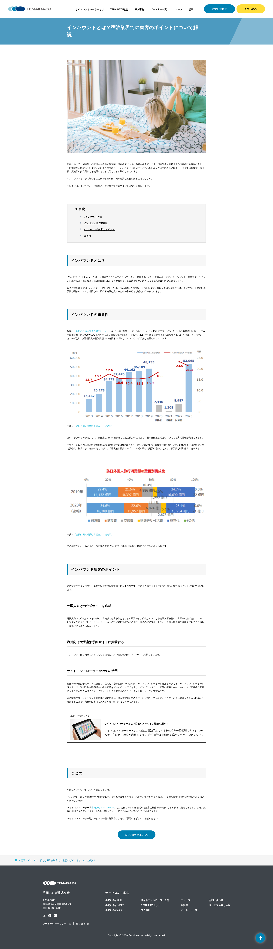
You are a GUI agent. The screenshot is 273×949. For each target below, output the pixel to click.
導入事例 (139, 9)
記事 (191, 9)
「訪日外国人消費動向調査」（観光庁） (93, 426)
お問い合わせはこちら (136, 834)
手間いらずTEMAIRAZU (102, 807)
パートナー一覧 (158, 9)
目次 (82, 209)
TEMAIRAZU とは (150, 905)
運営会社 (80, 923)
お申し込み (251, 8)
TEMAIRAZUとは (119, 9)
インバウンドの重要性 (94, 223)
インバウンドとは (91, 217)
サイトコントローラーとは (90, 9)
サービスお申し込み (219, 905)
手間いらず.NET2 (114, 905)
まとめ (85, 235)
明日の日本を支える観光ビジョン (92, 331)
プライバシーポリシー (55, 923)
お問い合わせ (219, 8)
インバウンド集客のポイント (97, 229)
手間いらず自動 (113, 900)
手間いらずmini (113, 910)
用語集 (184, 905)
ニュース (177, 9)
